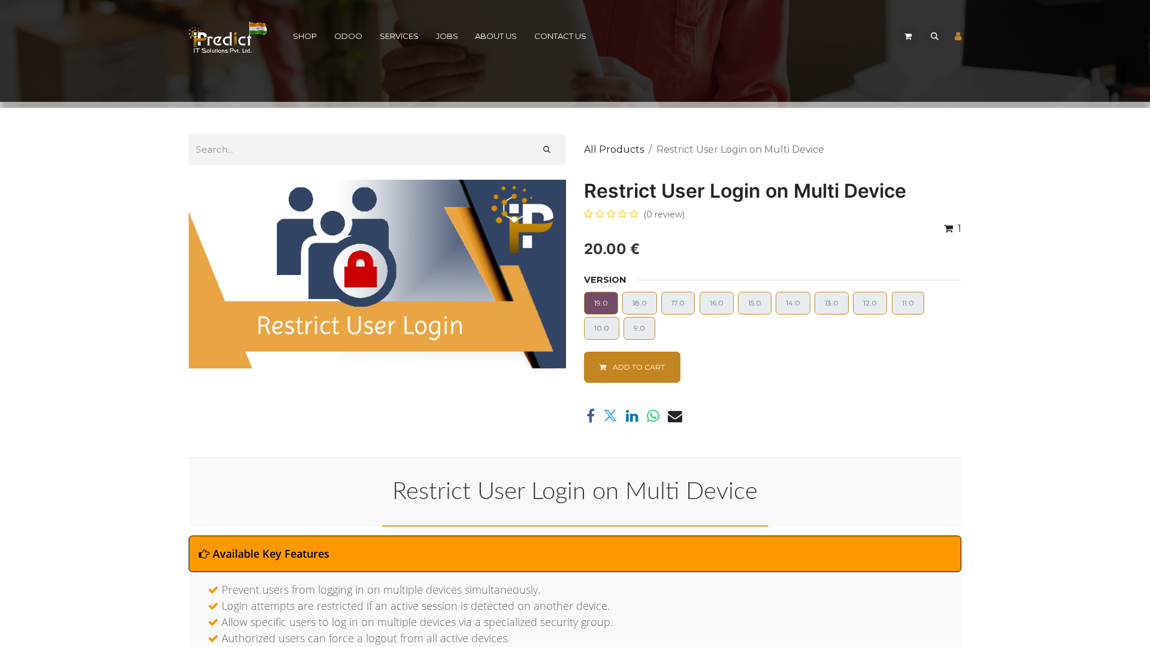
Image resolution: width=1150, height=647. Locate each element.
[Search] (547, 149)
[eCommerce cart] (908, 36)
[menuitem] (305, 37)
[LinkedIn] (632, 416)
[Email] (675, 416)
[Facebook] (590, 416)
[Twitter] (610, 416)
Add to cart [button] (638, 366)
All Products (614, 149)
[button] (934, 36)
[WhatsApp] (653, 416)
